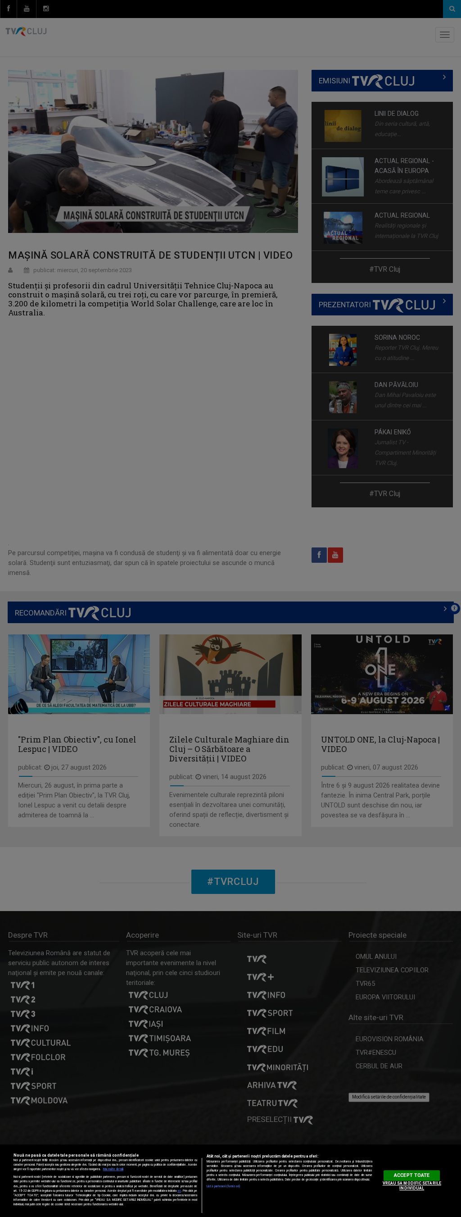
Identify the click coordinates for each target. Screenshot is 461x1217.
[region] (230, 1180)
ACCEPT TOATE (411, 1175)
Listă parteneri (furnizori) (223, 1186)
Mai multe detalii (113, 1169)
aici (179, 1191)
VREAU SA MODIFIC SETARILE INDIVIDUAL (412, 1185)
